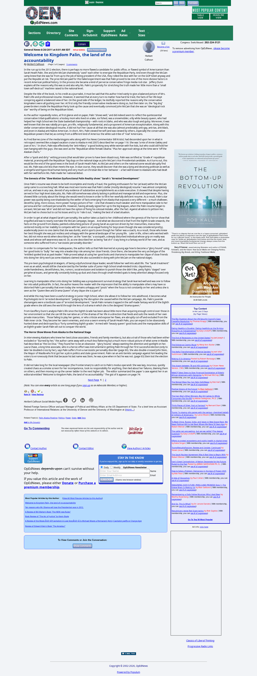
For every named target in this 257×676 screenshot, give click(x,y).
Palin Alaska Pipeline (48, 418)
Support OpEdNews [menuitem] (108, 33)
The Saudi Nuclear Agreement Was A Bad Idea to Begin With (199, 454)
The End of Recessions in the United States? (191, 338)
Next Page (93, 380)
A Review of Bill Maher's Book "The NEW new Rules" (48, 512)
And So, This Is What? (181, 504)
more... (130, 409)
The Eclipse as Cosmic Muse (184, 344)
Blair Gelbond (206, 389)
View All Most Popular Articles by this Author (82, 498)
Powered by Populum (128, 672)
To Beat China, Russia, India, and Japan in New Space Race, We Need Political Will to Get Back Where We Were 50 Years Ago (200, 423)
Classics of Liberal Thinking (200, 640)
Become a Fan (163, 47)
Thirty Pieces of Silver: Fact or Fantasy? (188, 405)
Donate (68, 483)
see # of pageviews (183, 324)
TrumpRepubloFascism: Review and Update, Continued (196, 447)
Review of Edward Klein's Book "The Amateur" (45, 526)
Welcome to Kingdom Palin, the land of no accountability (50, 503)
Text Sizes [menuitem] (141, 33)
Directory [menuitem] (53, 33)
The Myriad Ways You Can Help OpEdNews (190, 382)
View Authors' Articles (139, 448)
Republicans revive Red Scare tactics (188, 511)
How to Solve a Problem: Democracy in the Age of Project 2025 (199, 471)
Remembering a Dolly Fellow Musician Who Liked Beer (196, 494)
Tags (81, 418)
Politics (61, 418)
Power (68, 418)
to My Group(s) (32, 422)
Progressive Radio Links (200, 646)
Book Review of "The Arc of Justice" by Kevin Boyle (47, 516)
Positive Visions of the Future (184, 389)
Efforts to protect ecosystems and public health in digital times (199, 440)
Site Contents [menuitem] (71, 33)
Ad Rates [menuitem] (123, 33)
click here (204, 527)
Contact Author (38, 448)
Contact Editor (86, 448)
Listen (82, 44)
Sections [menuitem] (34, 33)
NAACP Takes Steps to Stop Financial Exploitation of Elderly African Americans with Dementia (198, 373)
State (74, 418)
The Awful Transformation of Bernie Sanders (191, 351)
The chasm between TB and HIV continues (190, 365)
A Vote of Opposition (181, 478)
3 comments (71, 64)
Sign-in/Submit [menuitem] (90, 33)
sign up (86, 385)
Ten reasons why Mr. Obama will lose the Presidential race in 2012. (54, 507)
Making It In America (181, 358)
